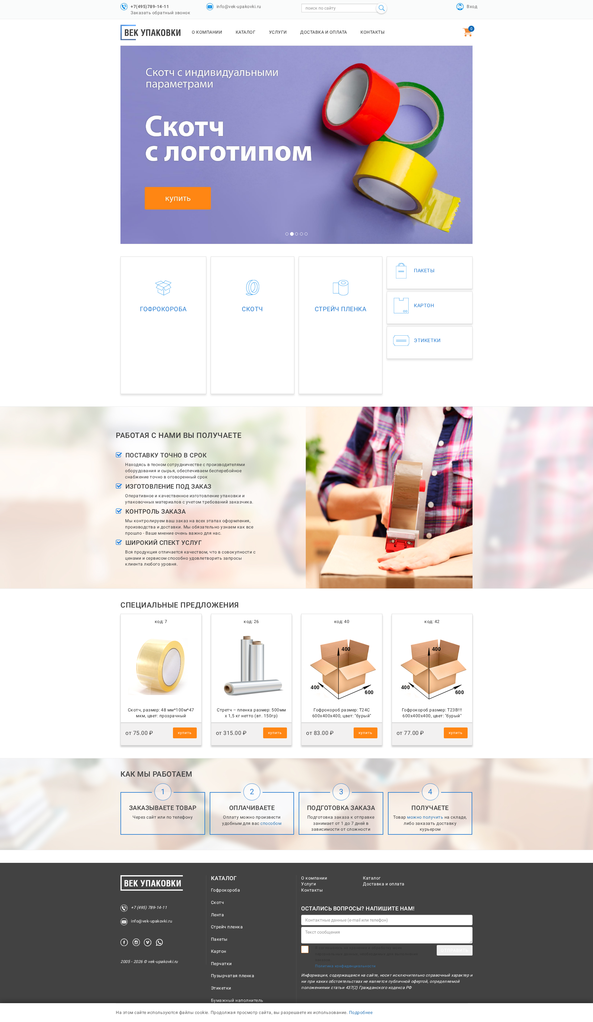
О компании (207, 32)
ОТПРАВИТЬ (455, 950)
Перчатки (221, 963)
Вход (472, 6)
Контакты (372, 32)
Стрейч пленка (227, 926)
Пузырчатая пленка (232, 975)
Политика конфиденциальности (345, 966)
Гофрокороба (225, 890)
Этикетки (221, 988)
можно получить (425, 817)
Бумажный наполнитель (237, 1000)
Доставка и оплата (323, 32)
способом (270, 823)
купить (185, 733)
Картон (218, 951)
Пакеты (219, 939)
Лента (217, 914)
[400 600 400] (342, 703)
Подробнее (361, 1012)
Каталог (246, 32)
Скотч (217, 902)
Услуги (278, 32)
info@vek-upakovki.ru (239, 6)
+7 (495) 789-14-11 (149, 907)
